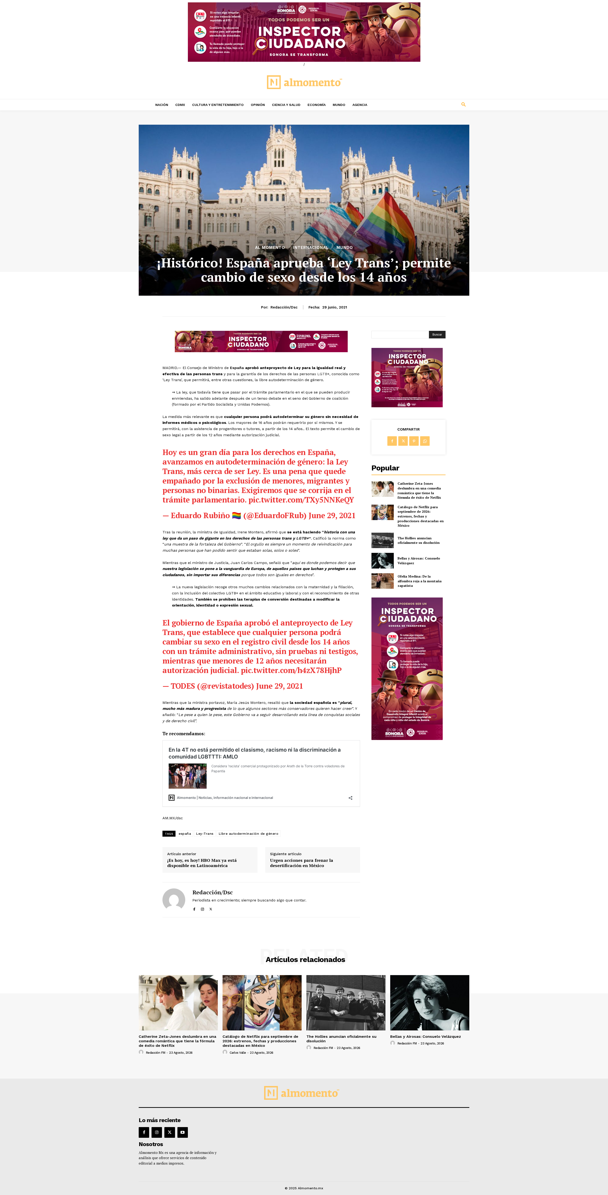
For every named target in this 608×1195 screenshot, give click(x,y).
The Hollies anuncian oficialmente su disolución (419, 540)
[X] (211, 908)
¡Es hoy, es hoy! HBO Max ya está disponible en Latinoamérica (202, 863)
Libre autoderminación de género (249, 833)
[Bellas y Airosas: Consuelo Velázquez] (382, 560)
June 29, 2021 (332, 515)
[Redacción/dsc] (173, 899)
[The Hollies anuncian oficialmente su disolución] (382, 540)
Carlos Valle (238, 1052)
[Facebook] (194, 908)
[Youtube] (182, 1132)
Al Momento (270, 248)
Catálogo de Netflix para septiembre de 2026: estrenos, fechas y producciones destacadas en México (421, 516)
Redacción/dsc (284, 307)
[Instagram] (202, 908)
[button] (432, 104)
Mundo (345, 248)
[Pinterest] (414, 441)
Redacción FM (155, 1052)
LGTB (300, 538)
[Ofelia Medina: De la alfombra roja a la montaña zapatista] (382, 581)
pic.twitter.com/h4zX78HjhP (291, 670)
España (236, 367)
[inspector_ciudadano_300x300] (407, 406)
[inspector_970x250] (304, 32)
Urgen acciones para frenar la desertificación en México (301, 863)
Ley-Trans (205, 833)
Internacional (310, 248)
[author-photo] (142, 1052)
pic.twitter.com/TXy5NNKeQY (301, 500)
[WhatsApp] (425, 441)
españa (185, 833)
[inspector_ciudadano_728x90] (261, 351)
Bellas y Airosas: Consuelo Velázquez (425, 1036)
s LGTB (320, 374)
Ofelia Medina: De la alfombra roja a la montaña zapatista (420, 581)
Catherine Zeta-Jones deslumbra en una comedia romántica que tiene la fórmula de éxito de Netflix (419, 490)
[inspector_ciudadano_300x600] (407, 739)
